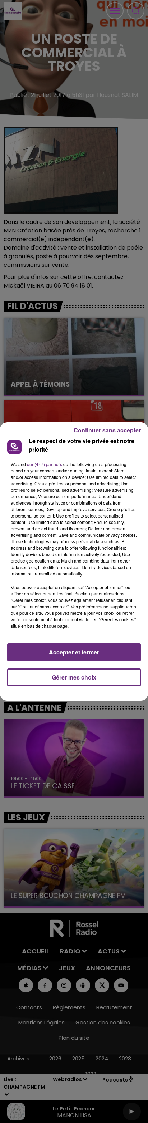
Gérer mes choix (74, 677)
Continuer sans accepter (107, 430)
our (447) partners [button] (44, 464)
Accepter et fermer (74, 652)
